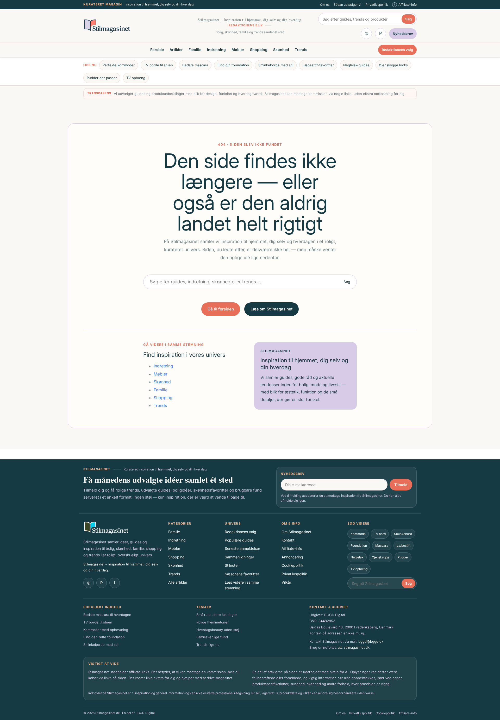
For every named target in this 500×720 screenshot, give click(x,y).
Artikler (176, 50)
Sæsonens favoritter (242, 574)
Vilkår (286, 582)
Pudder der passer (102, 78)
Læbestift (403, 545)
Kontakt (288, 540)
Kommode (358, 534)
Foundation (359, 545)
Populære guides (239, 540)
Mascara (381, 545)
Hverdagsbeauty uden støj (217, 630)
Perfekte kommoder (119, 65)
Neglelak (357, 557)
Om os (324, 5)
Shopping (258, 50)
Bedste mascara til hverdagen (107, 615)
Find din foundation (233, 65)
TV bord (380, 534)
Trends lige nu (208, 644)
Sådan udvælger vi (347, 5)
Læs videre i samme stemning (242, 585)
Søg (408, 19)
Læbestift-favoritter (318, 65)
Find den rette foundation (104, 637)
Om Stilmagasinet (296, 532)
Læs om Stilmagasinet (271, 309)
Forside (157, 50)
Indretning (216, 50)
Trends (301, 50)
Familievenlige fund (212, 637)
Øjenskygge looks (393, 65)
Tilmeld (401, 484)
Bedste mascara (195, 65)
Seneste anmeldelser (242, 548)
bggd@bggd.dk (370, 641)
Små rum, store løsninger (216, 615)
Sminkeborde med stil (275, 65)
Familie (195, 50)
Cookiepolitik (292, 565)
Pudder (403, 557)
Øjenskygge (380, 557)
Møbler (238, 50)
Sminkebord (403, 534)
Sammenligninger (239, 557)
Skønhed (281, 50)
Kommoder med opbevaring (105, 630)
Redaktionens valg (397, 50)
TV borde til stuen (158, 65)
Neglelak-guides (356, 65)
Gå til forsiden (221, 309)
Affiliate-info (292, 548)
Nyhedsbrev (293, 474)
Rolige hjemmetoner (212, 622)
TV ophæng (135, 78)
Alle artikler (177, 582)
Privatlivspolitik (376, 5)
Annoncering (292, 557)
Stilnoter (232, 565)
